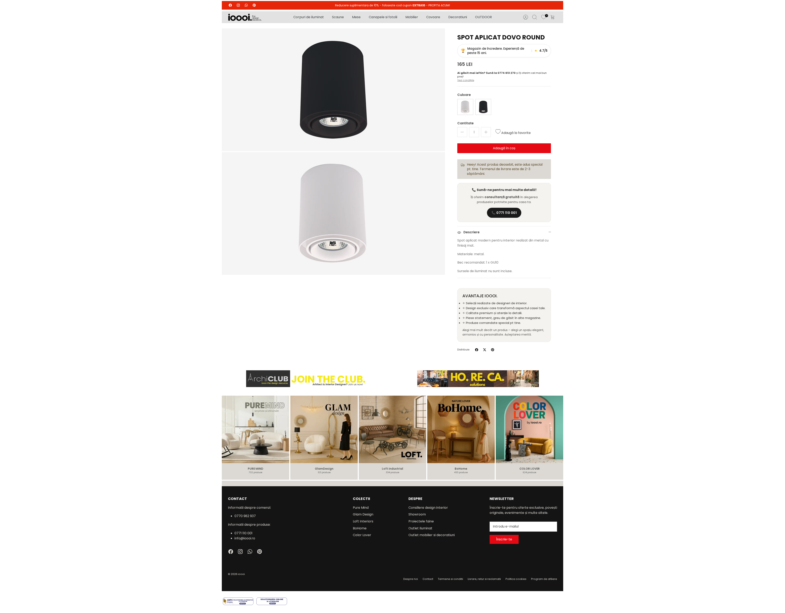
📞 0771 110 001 (504, 212)
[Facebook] (230, 5)
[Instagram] (238, 5)
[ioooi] (245, 17)
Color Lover (362, 535)
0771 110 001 (243, 533)
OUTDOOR (483, 17)
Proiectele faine (421, 521)
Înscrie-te (504, 539)
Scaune (338, 17)
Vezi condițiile (465, 80)
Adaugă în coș (504, 148)
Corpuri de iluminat (308, 17)
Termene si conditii (450, 579)
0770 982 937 (245, 516)
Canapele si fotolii (383, 17)
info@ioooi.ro (244, 538)
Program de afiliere (544, 579)
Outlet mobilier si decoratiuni (431, 535)
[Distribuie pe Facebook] (477, 349)
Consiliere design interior (428, 507)
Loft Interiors (363, 521)
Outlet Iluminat (420, 528)
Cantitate (465, 123)
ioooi (241, 574)
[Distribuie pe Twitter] (485, 349)
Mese (356, 17)
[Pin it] (493, 349)
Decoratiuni (457, 17)
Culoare (464, 95)
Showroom (417, 514)
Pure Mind (361, 507)
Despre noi (410, 579)
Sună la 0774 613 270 (501, 73)
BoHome (360, 528)
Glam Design (363, 514)
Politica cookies (516, 579)
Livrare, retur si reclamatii (484, 579)
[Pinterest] (254, 5)
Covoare (433, 17)
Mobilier (411, 17)
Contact (428, 579)
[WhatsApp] (246, 5)
